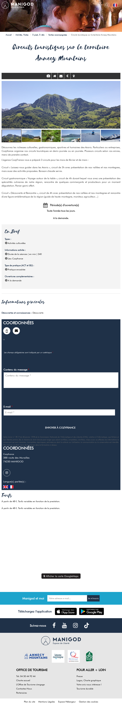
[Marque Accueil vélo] (89, 656)
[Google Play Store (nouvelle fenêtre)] (91, 611)
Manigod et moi (33, 598)
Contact (61, 76)
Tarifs (67, 76)
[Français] (115, 5)
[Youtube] (64, 625)
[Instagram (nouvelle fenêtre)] (8, 472)
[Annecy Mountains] (36, 656)
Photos (48, 76)
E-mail (8, 406)
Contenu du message (16, 369)
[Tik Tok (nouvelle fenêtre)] (86, 625)
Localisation (74, 76)
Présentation (54, 76)
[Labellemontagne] (58, 656)
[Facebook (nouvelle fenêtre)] (54, 625)
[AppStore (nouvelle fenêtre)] (66, 611)
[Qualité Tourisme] (74, 656)
